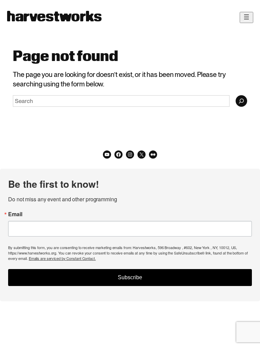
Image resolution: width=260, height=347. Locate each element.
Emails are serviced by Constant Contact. (62, 258)
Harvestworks (54, 17)
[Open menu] (246, 17)
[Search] (241, 101)
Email (15, 214)
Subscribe (130, 277)
